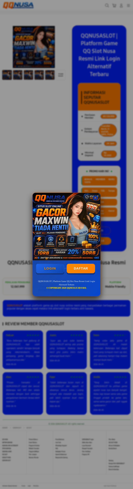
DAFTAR (81, 268)
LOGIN (50, 268)
